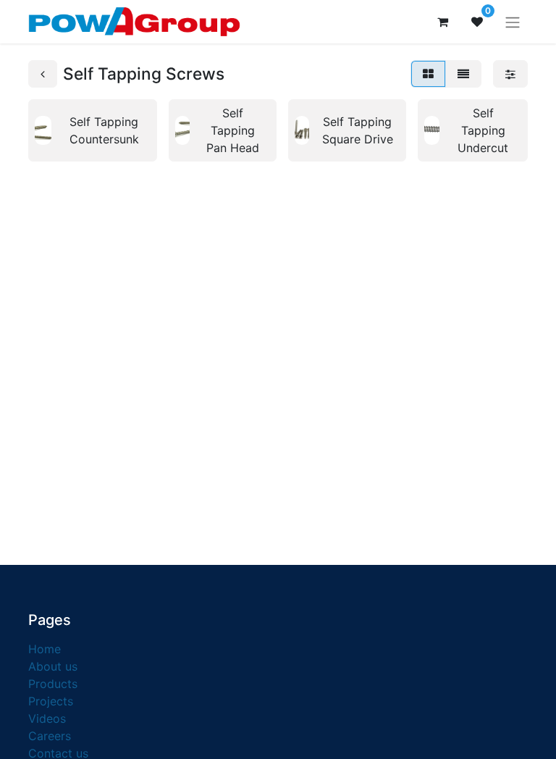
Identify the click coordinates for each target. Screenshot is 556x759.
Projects (50, 701)
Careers (49, 736)
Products (52, 683)
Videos (47, 718)
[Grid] (428, 74)
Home (44, 649)
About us (52, 666)
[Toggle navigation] (512, 22)
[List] (463, 74)
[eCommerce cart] (442, 21)
